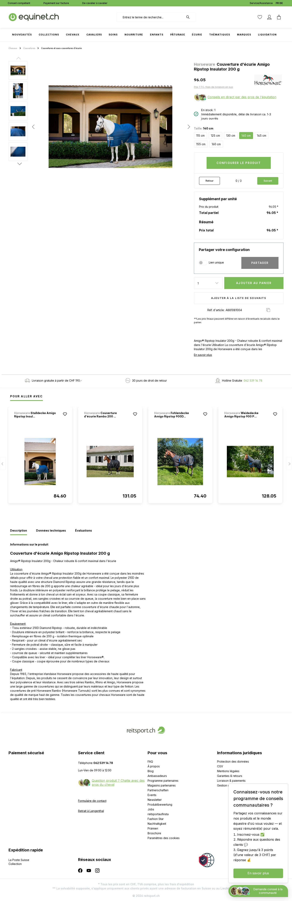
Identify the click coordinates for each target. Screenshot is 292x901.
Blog (151, 771)
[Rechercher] (190, 17)
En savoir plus (203, 354)
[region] (99, 127)
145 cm (261, 135)
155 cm (200, 144)
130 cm (230, 135)
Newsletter (155, 799)
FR (277, 3)
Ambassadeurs (157, 776)
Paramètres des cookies (164, 838)
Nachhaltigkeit (157, 823)
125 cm (215, 135)
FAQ (150, 761)
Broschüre (154, 833)
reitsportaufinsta (158, 814)
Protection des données (233, 761)
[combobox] (150, 17)
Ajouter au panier (254, 283)
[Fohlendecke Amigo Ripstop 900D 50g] (180, 461)
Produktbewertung (160, 804)
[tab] (18, 530)
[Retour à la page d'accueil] (34, 17)
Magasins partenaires (162, 785)
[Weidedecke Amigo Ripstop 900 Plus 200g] (250, 461)
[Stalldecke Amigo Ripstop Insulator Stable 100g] (40, 461)
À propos (154, 766)
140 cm (246, 135)
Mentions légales (228, 771)
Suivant (268, 180)
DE (281, 3)
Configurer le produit (239, 163)
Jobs (151, 809)
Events (152, 795)
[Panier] (279, 17)
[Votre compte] (269, 17)
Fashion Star (156, 819)
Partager (260, 262)
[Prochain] (188, 126)
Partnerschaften (158, 790)
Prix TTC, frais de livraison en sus (213, 86)
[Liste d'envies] (260, 17)
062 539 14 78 (253, 380)
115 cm (200, 135)
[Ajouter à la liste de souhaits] (65, 414)
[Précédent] (33, 126)
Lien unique (216, 262)
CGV (220, 766)
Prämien (153, 828)
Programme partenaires (163, 780)
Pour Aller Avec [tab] (26, 396)
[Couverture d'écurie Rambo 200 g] (110, 461)
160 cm (216, 144)
